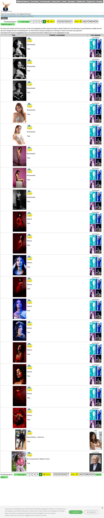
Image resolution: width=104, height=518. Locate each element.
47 (87, 21)
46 (84, 21)
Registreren (91, 1)
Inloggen (99, 1)
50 (97, 21)
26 (68, 21)
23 (58, 21)
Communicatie (45, 1)
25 (65, 21)
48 (90, 21)
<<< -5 (78, 21)
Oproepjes (71, 1)
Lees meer (43, 515)
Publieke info (81, 1)
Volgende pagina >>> (8, 24)
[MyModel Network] (6, 11)
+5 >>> (50, 21)
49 (94, 21)
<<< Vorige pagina (23, 22)
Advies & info (56, 1)
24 (61, 21)
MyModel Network (23, 1)
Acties (64, 1)
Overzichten (35, 1)
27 (71, 21)
